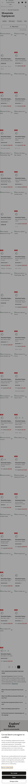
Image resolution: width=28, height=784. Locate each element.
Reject (14, 777)
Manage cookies (14, 781)
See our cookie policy (7, 767)
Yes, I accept (14, 773)
